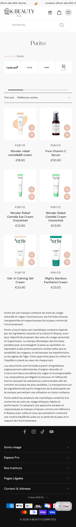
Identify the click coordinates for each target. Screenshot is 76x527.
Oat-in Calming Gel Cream (20, 280)
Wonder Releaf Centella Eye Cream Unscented (20, 216)
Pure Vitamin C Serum (55, 153)
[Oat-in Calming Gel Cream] (20, 251)
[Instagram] (33, 431)
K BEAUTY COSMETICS (43, 519)
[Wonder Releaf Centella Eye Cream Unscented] (20, 185)
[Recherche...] (61, 25)
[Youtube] (51, 431)
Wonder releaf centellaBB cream (20, 153)
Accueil (8, 56)
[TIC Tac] (42, 431)
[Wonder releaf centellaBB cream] (20, 124)
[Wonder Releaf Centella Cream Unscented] (56, 185)
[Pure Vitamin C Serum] (56, 124)
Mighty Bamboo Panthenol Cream (55, 280)
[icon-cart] (59, 12)
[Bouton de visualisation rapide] (31, 127)
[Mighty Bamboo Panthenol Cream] (56, 251)
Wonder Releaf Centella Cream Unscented (55, 216)
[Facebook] (24, 431)
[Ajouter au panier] (31, 135)
